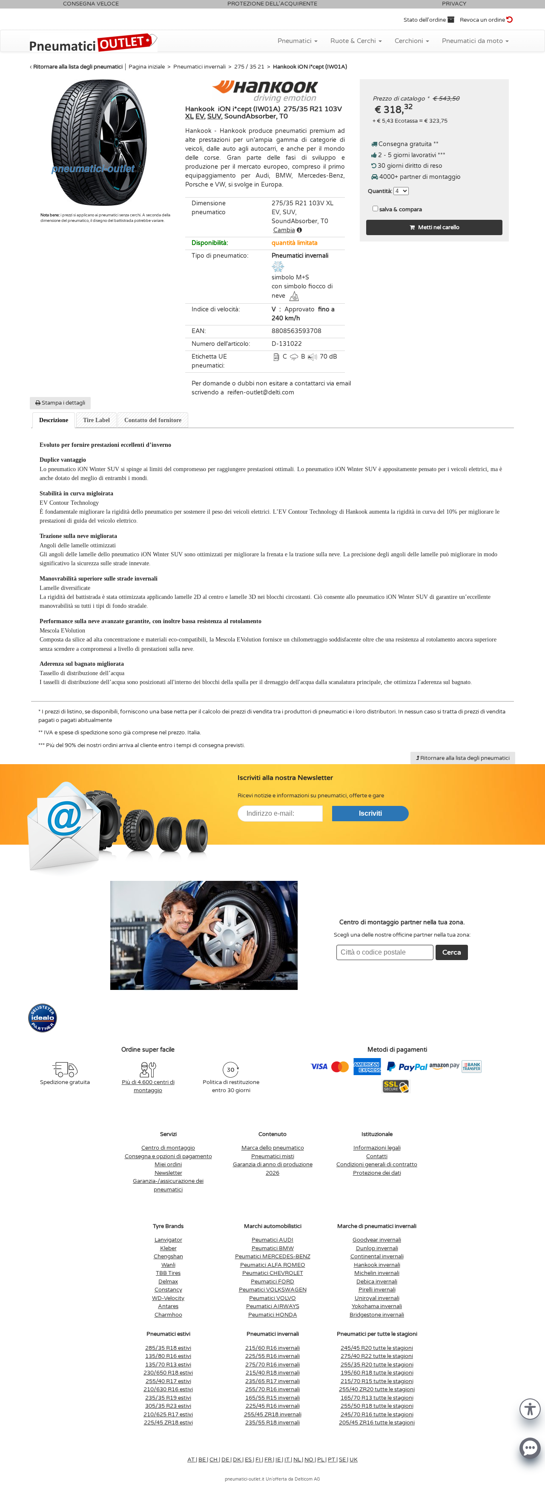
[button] (530, 1408)
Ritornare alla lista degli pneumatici (78, 66)
